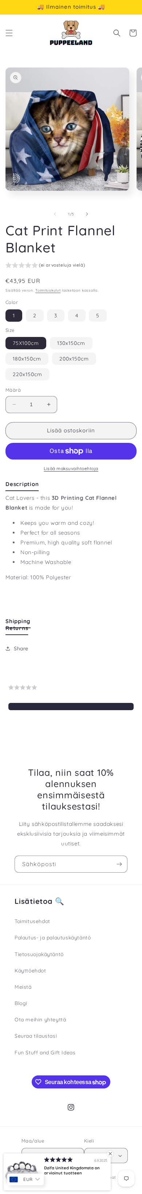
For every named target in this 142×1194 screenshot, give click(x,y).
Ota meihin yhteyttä (40, 1019)
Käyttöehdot (30, 970)
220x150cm (27, 374)
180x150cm (27, 358)
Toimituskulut (47, 290)
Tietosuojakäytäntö (39, 954)
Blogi (21, 1003)
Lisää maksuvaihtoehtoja (71, 468)
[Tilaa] (119, 864)
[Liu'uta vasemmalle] (55, 214)
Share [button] (21, 648)
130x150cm (71, 343)
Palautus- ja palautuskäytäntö (53, 937)
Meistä (23, 987)
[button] (9, 33)
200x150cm (74, 358)
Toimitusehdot (32, 921)
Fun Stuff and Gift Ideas (45, 1052)
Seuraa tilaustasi (36, 1036)
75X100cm (26, 343)
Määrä (13, 390)
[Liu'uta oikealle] (87, 214)
